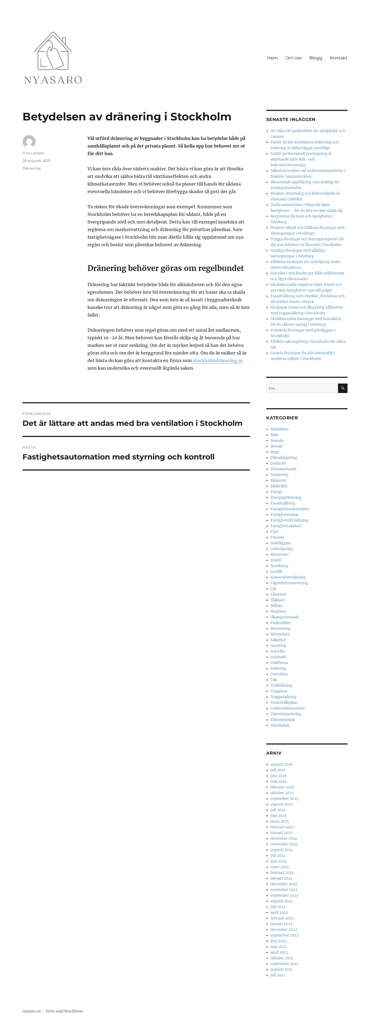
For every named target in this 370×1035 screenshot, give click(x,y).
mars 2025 (280, 821)
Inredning (279, 566)
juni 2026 (279, 776)
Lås (274, 588)
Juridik (276, 571)
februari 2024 (282, 872)
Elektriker (279, 486)
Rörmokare (280, 634)
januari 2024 (281, 878)
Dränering (31, 168)
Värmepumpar (283, 719)
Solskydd (278, 657)
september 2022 (284, 935)
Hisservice (280, 554)
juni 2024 (279, 861)
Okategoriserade (285, 617)
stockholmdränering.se (218, 360)
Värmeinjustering (286, 714)
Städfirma (279, 662)
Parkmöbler (281, 623)
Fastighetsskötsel (286, 526)
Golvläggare (281, 543)
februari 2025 (282, 827)
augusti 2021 (281, 969)
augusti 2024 (282, 850)
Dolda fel (278, 463)
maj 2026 (279, 781)
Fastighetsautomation (290, 509)
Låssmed (278, 594)
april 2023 (279, 912)
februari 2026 (282, 787)
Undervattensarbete (288, 708)
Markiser (278, 611)
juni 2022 (279, 941)
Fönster (277, 537)
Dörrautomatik (283, 469)
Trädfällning (281, 685)
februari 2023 (282, 918)
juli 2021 (278, 975)
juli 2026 (278, 770)
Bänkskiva (279, 429)
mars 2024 (280, 867)
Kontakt (339, 57)
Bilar (275, 435)
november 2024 (284, 844)
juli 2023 (278, 907)
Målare (277, 605)
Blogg (315, 57)
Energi (276, 492)
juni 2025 (279, 815)
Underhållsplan (284, 702)
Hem (272, 57)
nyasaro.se (31, 1011)
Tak (274, 680)
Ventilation (280, 725)
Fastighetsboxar (285, 514)
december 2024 (284, 838)
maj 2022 (279, 946)
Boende (277, 440)
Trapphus (279, 691)
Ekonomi (278, 480)
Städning (278, 668)
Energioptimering (286, 497)
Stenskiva (279, 674)
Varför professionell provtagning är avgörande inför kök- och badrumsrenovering (301, 159)
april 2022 (279, 952)
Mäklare (278, 600)
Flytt (274, 531)
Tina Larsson (33, 153)
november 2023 (284, 889)
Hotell (276, 560)
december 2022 (284, 929)
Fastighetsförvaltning (289, 520)
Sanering (278, 645)
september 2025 (284, 798)
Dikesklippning (284, 457)
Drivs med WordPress (64, 1011)
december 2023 (284, 884)
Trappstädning (283, 697)
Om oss (293, 57)
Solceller (278, 651)
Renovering (281, 628)
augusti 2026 (282, 764)
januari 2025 (281, 832)
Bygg (275, 452)
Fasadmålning (283, 503)
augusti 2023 (282, 901)
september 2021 (284, 963)
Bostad (277, 446)
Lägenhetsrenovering (289, 583)
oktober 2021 (282, 958)
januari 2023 (281, 924)
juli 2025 (278, 810)
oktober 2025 (282, 793)
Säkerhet (278, 640)
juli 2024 (278, 855)
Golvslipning (282, 549)
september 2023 (284, 895)
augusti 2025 (282, 804)
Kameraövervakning (288, 577)
